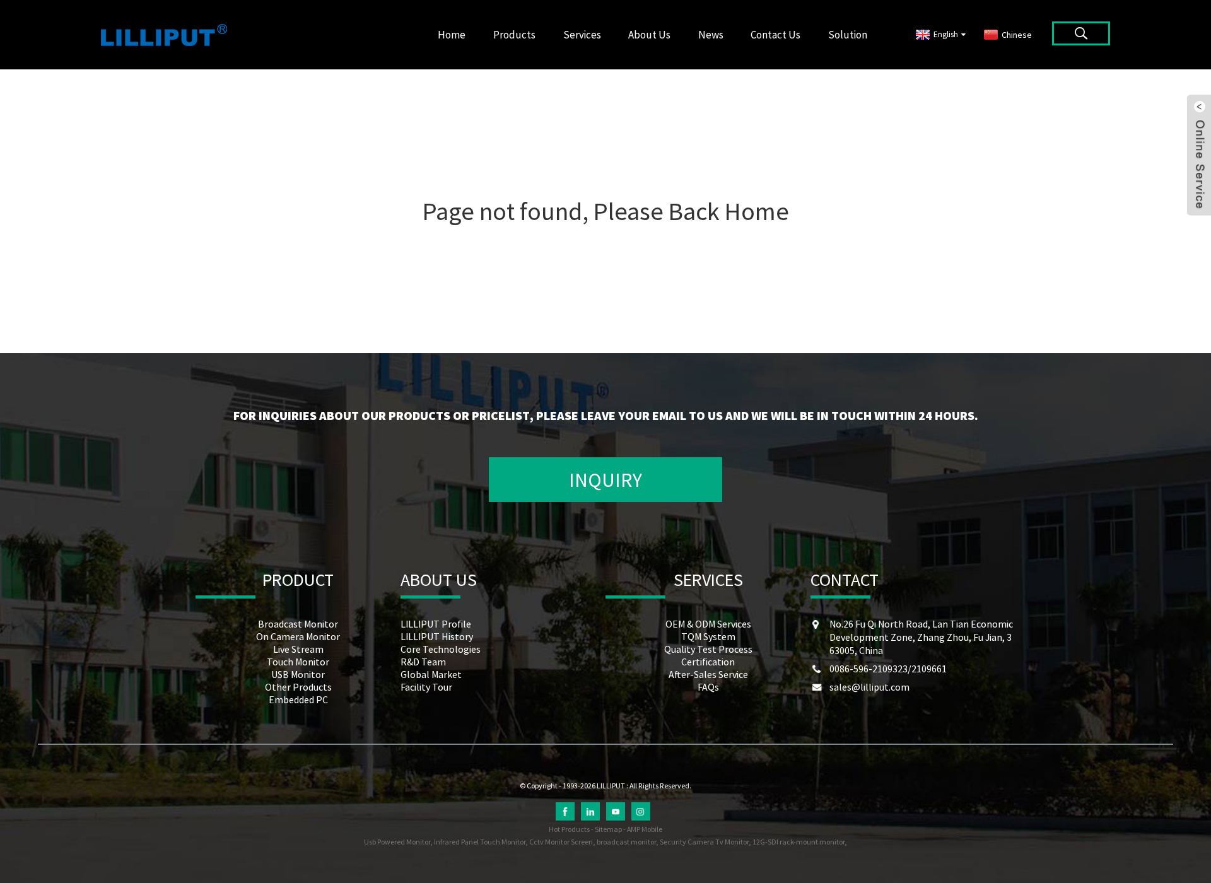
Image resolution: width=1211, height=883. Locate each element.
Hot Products (569, 829)
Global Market (431, 674)
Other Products (298, 687)
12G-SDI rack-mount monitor (798, 841)
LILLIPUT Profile (436, 623)
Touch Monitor (298, 661)
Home (451, 35)
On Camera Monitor (298, 636)
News (710, 35)
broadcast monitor (626, 841)
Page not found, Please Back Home (606, 211)
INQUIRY (605, 480)
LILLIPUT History (437, 636)
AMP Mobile (644, 829)
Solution (847, 35)
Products (514, 35)
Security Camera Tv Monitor (704, 841)
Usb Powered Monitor (397, 841)
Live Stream (298, 649)
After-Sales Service (708, 674)
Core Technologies (441, 649)
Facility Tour (426, 687)
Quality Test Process (708, 649)
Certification (708, 661)
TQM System (708, 636)
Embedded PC (298, 699)
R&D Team (423, 661)
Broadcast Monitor (298, 623)
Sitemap (608, 829)
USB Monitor (298, 674)
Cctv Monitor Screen (561, 841)
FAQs (708, 687)
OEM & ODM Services (708, 623)
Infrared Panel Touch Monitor (479, 841)
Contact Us (775, 35)
